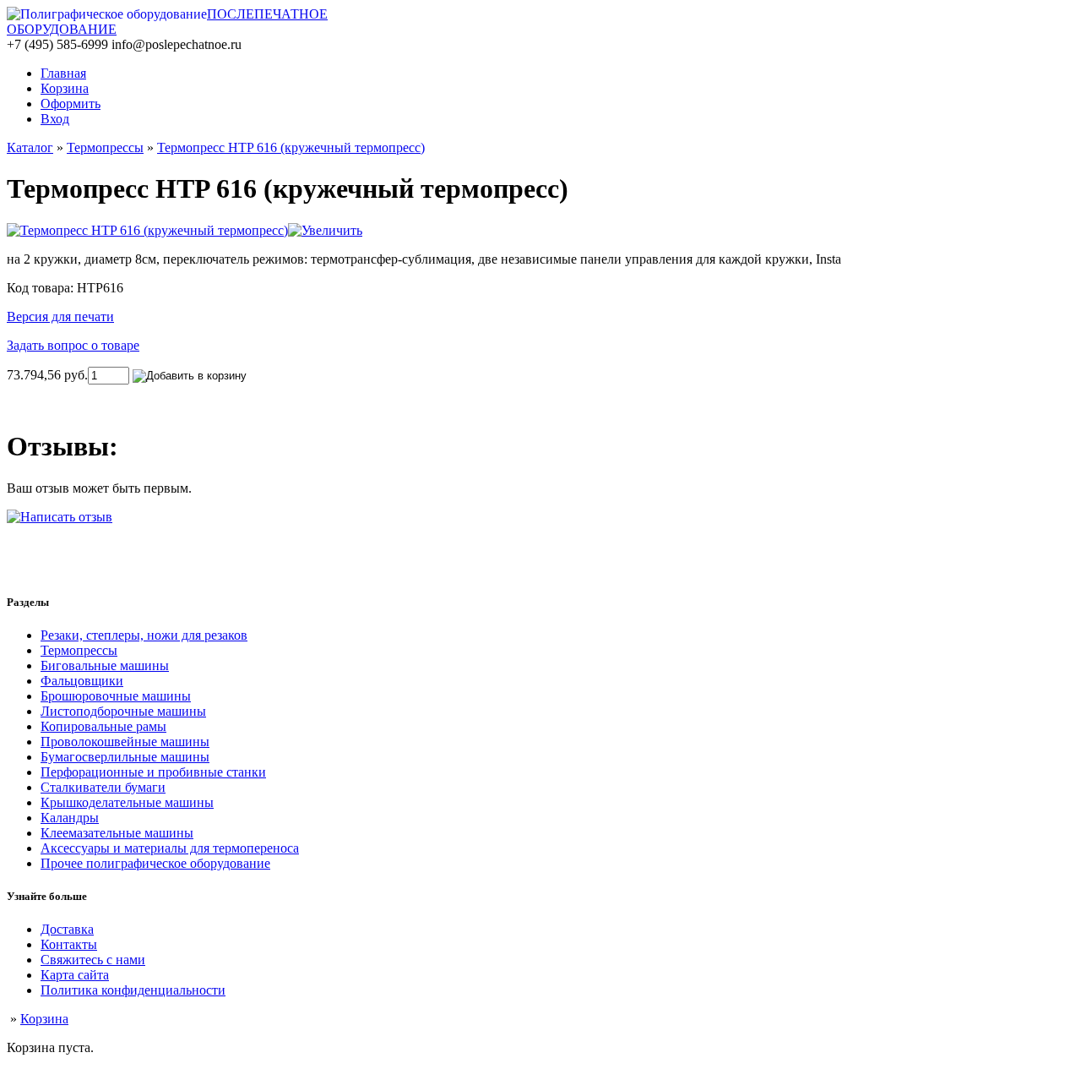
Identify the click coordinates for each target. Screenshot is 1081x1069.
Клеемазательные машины (117, 833)
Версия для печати (60, 316)
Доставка (67, 929)
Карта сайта (75, 975)
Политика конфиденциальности (133, 990)
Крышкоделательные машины (127, 802)
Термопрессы (105, 147)
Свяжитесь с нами (93, 959)
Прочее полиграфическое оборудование (155, 863)
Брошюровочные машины (116, 696)
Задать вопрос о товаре (73, 345)
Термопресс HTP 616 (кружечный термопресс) (291, 147)
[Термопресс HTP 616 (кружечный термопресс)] (184, 230)
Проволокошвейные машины (125, 741)
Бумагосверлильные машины (125, 757)
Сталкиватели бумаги (103, 787)
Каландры (70, 817)
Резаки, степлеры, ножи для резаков (144, 635)
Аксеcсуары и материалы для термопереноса (170, 848)
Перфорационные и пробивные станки (153, 772)
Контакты (69, 944)
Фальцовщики (82, 681)
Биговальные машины (105, 665)
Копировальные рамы (103, 726)
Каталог (30, 147)
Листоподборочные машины (123, 711)
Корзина (44, 1019)
